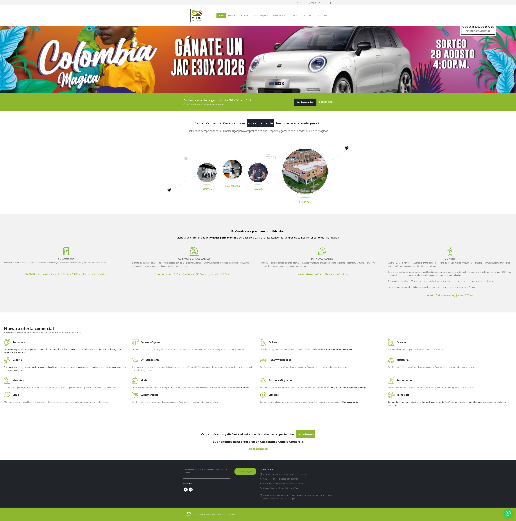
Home (221, 15)
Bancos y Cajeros (260, 15)
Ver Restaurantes (305, 102)
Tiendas (244, 15)
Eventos (293, 15)
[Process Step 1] (207, 172)
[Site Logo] (196, 15)
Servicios (232, 15)
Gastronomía (279, 15)
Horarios (300, 3)
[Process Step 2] (232, 169)
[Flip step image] (305, 171)
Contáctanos (322, 15)
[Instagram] (330, 3)
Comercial (306, 15)
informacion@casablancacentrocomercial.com (287, 483)
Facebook (186, 490)
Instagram (191, 490)
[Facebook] (326, 3)
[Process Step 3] (258, 172)
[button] (508, 513)
